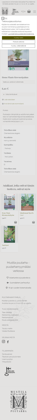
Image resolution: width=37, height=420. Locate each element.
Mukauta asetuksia (18, 42)
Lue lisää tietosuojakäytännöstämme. (21, 34)
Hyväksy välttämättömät (18, 46)
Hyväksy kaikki (18, 38)
